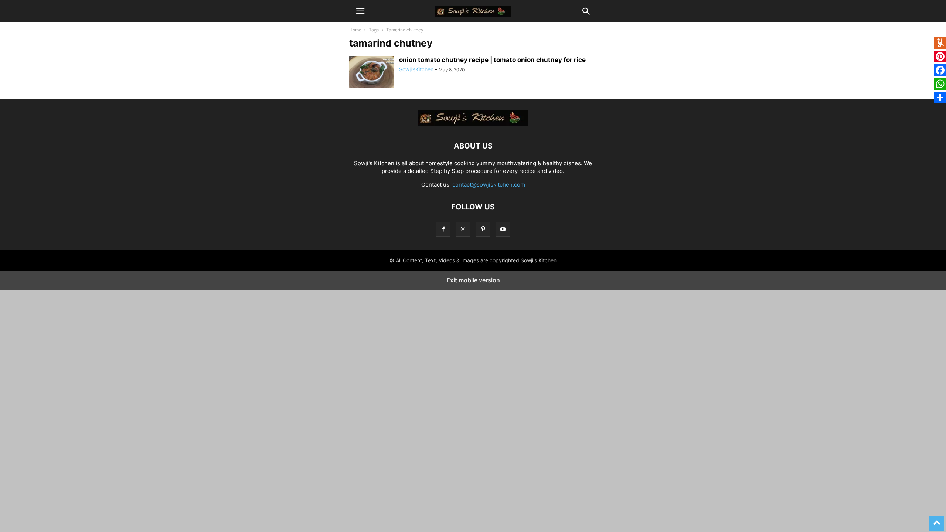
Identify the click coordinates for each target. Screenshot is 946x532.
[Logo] (473, 123)
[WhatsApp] (940, 85)
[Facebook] (443, 229)
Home (355, 30)
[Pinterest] (483, 229)
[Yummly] (940, 44)
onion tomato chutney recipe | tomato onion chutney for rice (492, 60)
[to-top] (936, 520)
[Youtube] (503, 229)
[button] (360, 11)
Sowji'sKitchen (416, 69)
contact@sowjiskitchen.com (488, 184)
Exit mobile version (473, 280)
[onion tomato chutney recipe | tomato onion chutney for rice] (371, 72)
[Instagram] (463, 229)
